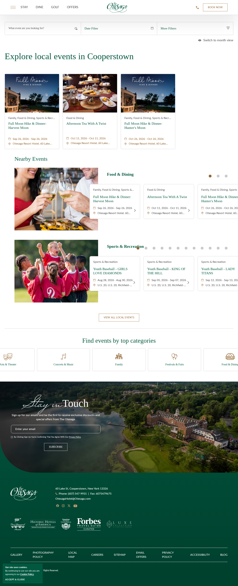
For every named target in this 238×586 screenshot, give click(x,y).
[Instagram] (63, 505)
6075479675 (101, 493)
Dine (39, 7)
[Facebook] (57, 505)
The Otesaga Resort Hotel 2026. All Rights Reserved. (34, 570)
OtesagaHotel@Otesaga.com (73, 498)
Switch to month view (215, 40)
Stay (24, 7)
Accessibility (200, 554)
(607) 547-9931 (77, 493)
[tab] (210, 176)
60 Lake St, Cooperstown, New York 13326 (81, 488)
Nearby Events (30, 159)
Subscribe (56, 447)
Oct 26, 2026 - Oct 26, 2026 (146, 139)
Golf (55, 7)
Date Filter (91, 28)
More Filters (168, 28)
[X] (69, 505)
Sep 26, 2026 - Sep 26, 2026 (30, 139)
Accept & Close (15, 579)
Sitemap (120, 554)
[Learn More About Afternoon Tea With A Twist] (189, 210)
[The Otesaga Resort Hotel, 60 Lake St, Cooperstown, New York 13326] (117, 7)
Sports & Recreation (125, 246)
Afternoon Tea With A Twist (86, 123)
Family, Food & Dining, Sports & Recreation (32, 118)
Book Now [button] (213, 8)
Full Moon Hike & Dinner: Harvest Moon (27, 126)
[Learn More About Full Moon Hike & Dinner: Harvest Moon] (135, 210)
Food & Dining (75, 118)
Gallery (16, 554)
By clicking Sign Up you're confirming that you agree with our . (47, 437)
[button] (119, 317)
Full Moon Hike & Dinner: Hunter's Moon (143, 126)
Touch (56, 402)
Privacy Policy (75, 437)
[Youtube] (75, 506)
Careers (97, 554)
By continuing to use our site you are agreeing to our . (22, 571)
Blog (224, 554)
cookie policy (27, 574)
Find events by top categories (119, 340)
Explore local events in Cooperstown (69, 56)
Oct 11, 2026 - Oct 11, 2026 (88, 138)
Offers (72, 7)
